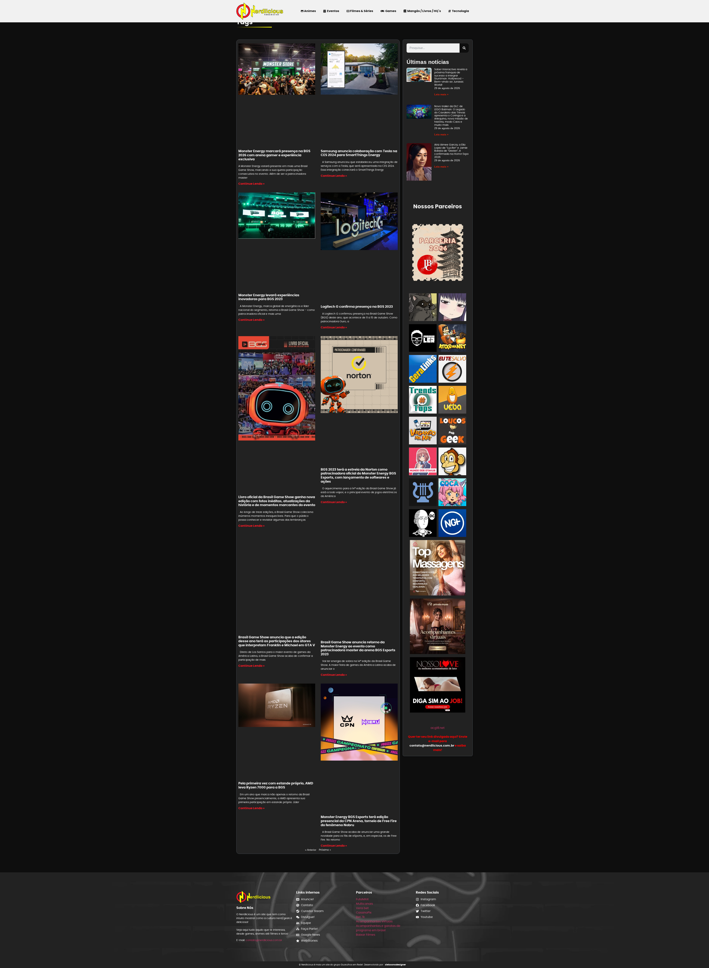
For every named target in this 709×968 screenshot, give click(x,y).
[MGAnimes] (452, 307)
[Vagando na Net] (423, 431)
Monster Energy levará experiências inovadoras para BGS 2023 (268, 297)
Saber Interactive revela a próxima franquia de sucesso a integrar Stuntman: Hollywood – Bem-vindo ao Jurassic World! (450, 77)
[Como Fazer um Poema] (423, 492)
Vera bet (362, 908)
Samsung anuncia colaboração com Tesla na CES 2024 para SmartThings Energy (359, 153)
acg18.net (438, 728)
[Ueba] (452, 400)
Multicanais (364, 904)
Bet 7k (360, 917)
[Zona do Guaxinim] (423, 307)
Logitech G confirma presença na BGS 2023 (357, 306)
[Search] (464, 48)
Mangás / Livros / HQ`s (423, 11)
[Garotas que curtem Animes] (452, 492)
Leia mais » (441, 94)
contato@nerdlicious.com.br (264, 940)
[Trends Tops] (423, 400)
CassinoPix (363, 912)
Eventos (332, 11)
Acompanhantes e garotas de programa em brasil (378, 928)
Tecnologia (460, 11)
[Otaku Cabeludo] (423, 523)
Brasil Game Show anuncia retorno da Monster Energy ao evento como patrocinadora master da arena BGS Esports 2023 (358, 648)
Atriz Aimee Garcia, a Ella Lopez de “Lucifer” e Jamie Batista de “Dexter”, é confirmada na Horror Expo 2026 (451, 151)
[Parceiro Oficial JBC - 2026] (438, 251)
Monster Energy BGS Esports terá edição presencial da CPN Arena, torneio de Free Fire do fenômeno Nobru (359, 821)
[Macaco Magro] (452, 462)
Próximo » (325, 850)
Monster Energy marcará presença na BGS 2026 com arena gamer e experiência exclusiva (274, 155)
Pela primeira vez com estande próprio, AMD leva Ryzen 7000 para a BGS (275, 785)
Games (390, 11)
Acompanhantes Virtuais (374, 921)
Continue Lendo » (251, 184)
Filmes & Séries (361, 11)
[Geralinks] (423, 369)
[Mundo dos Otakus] (423, 462)
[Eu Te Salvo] (452, 369)
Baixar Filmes (365, 935)
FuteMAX (362, 899)
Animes (310, 11)
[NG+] (452, 523)
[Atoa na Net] (452, 338)
